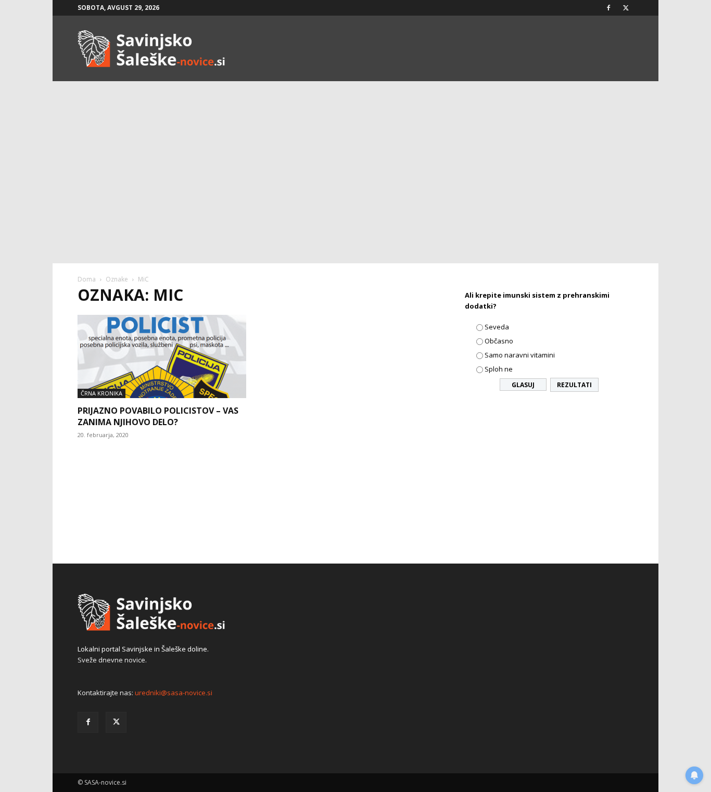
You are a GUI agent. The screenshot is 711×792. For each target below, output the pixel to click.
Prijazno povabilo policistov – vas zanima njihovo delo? (158, 416)
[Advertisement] (355, 185)
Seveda (497, 326)
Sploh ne (499, 369)
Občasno (499, 341)
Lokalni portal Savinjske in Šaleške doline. (143, 649)
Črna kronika (101, 393)
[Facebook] (608, 8)
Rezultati (574, 384)
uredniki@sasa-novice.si (173, 692)
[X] (625, 8)
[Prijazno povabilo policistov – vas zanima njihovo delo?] (162, 356)
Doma (87, 279)
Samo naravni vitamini (520, 355)
